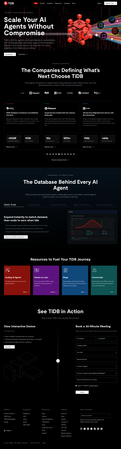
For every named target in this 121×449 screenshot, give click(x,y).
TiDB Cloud (7, 416)
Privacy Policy (35, 442)
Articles (44, 416)
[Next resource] (76, 154)
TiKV (24, 416)
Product (42, 3)
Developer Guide (47, 427)
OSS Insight (26, 425)
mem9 (25, 419)
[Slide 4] (56, 154)
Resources (58, 3)
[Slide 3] (53, 154)
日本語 (7, 434)
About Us (64, 413)
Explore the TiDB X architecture (14, 237)
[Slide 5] (59, 154)
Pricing (6, 422)
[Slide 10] (73, 154)
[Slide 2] (50, 154)
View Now (8, 347)
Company (67, 3)
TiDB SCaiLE (45, 422)
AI (36, 3)
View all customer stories (59, 160)
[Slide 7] (65, 154)
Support (44, 433)
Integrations (26, 413)
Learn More (22, 54)
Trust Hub (64, 427)
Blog (43, 413)
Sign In (99, 3)
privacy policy (93, 385)
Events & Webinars (47, 419)
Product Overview (9, 413)
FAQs (43, 430)
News (62, 416)
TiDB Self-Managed (9, 419)
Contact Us (64, 422)
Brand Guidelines (66, 436)
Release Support (66, 433)
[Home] (9, 3)
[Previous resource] (44, 154)
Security (63, 430)
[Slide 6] (62, 154)
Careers (63, 419)
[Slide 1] (47, 154)
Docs (73, 3)
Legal (44, 442)
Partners (63, 425)
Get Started (8, 54)
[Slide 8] (68, 154)
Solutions (50, 3)
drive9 (25, 422)
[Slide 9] (71, 154)
